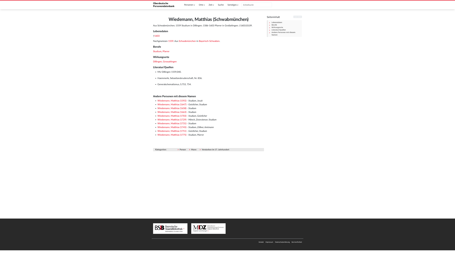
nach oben (297, 17)
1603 (157, 36)
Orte (201, 4)
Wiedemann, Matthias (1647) (171, 104)
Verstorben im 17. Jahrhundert (215, 150)
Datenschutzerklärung (282, 242)
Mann (193, 150)
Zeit (211, 4)
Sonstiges (232, 4)
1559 (170, 41)
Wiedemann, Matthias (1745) (171, 127)
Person (183, 150)
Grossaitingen (170, 62)
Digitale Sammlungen (200, 231)
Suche (221, 4)
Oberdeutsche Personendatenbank (163, 4)
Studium (157, 51)
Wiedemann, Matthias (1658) (171, 108)
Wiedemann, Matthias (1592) (171, 101)
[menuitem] (261, 242)
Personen (189, 4)
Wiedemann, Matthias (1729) (171, 120)
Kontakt (261, 242)
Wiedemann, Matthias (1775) (171, 135)
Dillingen (157, 62)
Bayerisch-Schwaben (209, 41)
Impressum (269, 242)
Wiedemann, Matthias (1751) (171, 131)
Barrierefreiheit (297, 242)
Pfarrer (166, 51)
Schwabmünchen (187, 41)
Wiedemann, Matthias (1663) (171, 112)
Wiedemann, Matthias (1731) (171, 123)
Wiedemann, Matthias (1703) (171, 116)
